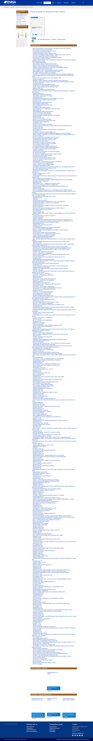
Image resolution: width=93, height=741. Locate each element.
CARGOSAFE (35, 199)
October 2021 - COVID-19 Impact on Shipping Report (43, 291)
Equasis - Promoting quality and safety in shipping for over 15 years (46, 519)
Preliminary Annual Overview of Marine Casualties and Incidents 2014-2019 (47, 379)
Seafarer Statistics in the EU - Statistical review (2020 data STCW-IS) (46, 233)
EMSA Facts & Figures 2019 (38, 374)
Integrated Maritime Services (21, 14)
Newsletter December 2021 (38, 281)
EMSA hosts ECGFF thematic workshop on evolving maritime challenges (47, 57)
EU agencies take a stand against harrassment (42, 475)
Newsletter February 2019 (38, 433)
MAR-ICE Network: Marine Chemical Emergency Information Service (46, 365)
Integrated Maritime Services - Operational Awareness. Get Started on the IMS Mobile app (38, 715)
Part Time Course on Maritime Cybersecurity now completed (44, 143)
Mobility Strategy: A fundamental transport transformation (44, 344)
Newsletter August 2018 (37, 457)
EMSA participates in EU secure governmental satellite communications (47, 360)
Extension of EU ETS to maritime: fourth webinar (42, 124)
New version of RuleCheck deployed (40, 156)
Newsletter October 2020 (38, 357)
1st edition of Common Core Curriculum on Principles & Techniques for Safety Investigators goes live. (52, 125)
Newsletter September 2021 (38, 300)
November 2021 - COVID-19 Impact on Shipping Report (43, 286)
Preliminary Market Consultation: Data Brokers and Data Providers (46, 65)
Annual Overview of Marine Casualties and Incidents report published (46, 151)
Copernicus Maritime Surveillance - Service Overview (43, 445)
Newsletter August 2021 (37, 305)
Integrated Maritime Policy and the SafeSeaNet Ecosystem (44, 589)
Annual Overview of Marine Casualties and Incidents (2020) (44, 278)
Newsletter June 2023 (37, 174)
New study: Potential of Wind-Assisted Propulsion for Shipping (45, 138)
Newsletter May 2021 (37, 321)
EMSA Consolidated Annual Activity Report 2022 (42, 178)
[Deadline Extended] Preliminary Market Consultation (43, 236)
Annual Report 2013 (36, 584)
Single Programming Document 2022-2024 (41, 282)
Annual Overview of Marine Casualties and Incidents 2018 (44, 450)
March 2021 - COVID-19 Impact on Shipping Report (43, 332)
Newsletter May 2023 (37, 182)
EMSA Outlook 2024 (37, 130)
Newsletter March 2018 (37, 474)
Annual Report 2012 (36, 622)
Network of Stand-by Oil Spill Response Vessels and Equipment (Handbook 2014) (49, 591)
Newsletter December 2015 (38, 549)
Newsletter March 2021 (37, 331)
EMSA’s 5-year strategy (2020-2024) (40, 396)
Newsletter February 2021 (38, 338)
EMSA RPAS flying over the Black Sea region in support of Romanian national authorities (50, 246)
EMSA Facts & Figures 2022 (38, 188)
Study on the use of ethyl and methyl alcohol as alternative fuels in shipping (48, 535)
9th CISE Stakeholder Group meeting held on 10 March (43, 259)
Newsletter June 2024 (37, 106)
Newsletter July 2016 (37, 532)
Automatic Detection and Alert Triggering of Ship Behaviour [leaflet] (46, 481)
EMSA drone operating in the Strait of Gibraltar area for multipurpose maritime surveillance (50, 229)
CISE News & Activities (61, 39)
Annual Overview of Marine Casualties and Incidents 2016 (44, 513)
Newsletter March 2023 (37, 197)
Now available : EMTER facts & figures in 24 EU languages (44, 72)
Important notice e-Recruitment (39, 405)
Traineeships (30, 728)
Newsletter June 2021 (37, 318)
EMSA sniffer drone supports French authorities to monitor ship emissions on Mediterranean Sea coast (53, 220)
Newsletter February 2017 (38, 506)
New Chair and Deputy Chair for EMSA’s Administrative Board (45, 146)
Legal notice (52, 729)
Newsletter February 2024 (38, 126)
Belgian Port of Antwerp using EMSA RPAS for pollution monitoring (46, 352)
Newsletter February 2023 (38, 204)
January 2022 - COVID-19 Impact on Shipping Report (43, 275)
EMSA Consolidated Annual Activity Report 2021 (42, 237)
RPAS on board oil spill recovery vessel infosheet (42, 49)
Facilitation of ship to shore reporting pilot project (42, 224)
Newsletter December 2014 (38, 582)
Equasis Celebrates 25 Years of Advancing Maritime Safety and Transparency (48, 70)
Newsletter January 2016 (38, 546)
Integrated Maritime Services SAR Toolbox (41, 267)
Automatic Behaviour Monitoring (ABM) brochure (42, 102)
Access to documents (54, 728)
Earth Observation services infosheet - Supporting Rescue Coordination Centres (48, 304)
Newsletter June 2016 (37, 536)
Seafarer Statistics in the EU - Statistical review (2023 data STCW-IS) (46, 71)
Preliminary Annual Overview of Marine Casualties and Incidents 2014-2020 (47, 325)
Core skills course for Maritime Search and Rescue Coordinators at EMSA (47, 153)
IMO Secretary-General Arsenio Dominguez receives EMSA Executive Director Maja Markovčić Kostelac (53, 81)
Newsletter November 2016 (38, 522)
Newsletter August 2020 (37, 362)
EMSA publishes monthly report (39, 367)
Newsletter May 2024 (37, 110)
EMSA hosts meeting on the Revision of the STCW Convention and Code (47, 66)
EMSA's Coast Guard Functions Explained (41, 521)
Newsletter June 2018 (37, 464)
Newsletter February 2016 (38, 545)
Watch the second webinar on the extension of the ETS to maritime (46, 137)
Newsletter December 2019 (38, 394)
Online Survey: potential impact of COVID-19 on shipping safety (45, 184)
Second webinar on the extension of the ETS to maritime (44, 142)
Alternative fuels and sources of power (40, 141)
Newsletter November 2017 (38, 491)
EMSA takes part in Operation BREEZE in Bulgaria (42, 155)
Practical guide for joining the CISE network (41, 273)
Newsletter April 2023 (37, 187)
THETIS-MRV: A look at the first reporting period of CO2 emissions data (47, 416)
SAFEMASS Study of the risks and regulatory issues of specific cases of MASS (48, 376)
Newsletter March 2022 (37, 264)
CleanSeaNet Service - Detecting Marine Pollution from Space (45, 392)
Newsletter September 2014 (38, 593)
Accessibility (52, 731)
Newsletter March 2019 (37, 430)
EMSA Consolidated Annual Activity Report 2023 (42, 105)
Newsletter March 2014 (37, 607)
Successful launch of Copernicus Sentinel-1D (42, 58)
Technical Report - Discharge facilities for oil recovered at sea (45, 640)
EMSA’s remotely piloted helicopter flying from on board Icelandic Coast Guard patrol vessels (51, 241)
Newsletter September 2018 (38, 454)
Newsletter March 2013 (37, 631)
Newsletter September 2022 (38, 223)
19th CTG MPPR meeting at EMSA (39, 62)
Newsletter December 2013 (38, 613)
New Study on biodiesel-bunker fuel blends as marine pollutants (45, 56)
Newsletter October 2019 (38, 402)
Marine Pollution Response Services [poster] (41, 473)
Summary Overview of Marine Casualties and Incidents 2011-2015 (45, 501)
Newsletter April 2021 (37, 327)
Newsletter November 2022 (38, 217)
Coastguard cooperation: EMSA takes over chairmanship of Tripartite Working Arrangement (50, 67)
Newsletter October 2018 (38, 452)
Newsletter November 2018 (38, 451)
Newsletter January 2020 (38, 390)
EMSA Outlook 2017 (37, 504)
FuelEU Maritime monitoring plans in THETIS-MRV (42, 95)
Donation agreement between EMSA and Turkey (42, 293)
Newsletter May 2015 (37, 567)
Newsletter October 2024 (38, 88)
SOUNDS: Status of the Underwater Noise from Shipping (44, 289)
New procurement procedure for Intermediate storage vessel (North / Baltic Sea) (48, 208)
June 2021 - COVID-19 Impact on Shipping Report (42, 317)
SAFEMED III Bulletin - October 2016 (40, 524)
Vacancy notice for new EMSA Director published (42, 660)
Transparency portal (55, 724)
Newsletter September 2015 (38, 557)
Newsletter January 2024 (38, 128)
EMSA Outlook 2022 (37, 277)
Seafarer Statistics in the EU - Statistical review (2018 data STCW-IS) (46, 363)
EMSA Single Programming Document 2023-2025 (42, 209)
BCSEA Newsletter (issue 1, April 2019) (40, 423)
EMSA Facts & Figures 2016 (38, 492)
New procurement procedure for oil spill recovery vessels (44, 120)
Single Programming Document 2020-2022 (41, 387)
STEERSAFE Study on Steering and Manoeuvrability (43, 312)
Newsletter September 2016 (38, 527)
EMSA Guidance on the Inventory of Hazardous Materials (44, 502)
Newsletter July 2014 (37, 597)
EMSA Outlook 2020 (37, 378)
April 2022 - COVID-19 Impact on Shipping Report (42, 253)
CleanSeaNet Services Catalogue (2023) (41, 180)
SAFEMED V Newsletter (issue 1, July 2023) (41, 173)
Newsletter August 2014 (37, 595)
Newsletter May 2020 (37, 371)
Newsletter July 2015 (37, 563)
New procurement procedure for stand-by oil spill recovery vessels (46, 263)
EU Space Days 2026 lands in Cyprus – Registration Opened (45, 53)
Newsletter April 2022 (37, 258)
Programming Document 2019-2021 (40, 446)
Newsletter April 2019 (37, 425)
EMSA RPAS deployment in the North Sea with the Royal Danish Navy (46, 115)
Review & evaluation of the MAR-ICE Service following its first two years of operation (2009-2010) (52, 656)
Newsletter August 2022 (37, 226)
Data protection (53, 726)
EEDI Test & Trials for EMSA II (39, 657)
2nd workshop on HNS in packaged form (41, 121)
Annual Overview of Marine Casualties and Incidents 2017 (44, 490)
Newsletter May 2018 (37, 466)
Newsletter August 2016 (37, 531)
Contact (74, 724)
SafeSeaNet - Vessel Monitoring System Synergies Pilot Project (45, 654)
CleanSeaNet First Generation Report (40, 658)
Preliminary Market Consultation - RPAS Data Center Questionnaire (46, 202)
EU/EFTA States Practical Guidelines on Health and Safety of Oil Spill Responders (49, 129)
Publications (54, 39)
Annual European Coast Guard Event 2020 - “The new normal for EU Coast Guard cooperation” (52, 343)
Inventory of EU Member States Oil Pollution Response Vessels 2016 (46, 530)
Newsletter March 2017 (37, 505)
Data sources (19, 22)
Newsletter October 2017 (38, 493)
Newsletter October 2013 (38, 617)
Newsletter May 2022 (37, 250)
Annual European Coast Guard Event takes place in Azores (44, 50)
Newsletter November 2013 (38, 615)
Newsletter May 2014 (37, 600)
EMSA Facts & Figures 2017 (38, 459)
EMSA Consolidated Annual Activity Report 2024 (42, 68)
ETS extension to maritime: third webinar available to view (44, 132)
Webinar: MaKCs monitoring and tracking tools (42, 94)
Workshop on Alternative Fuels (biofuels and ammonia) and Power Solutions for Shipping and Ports (52, 219)
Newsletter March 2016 (37, 542)
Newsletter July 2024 (37, 101)
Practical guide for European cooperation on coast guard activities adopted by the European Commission (53, 307)
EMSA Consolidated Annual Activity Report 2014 (42, 564)
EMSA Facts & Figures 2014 (38, 554)
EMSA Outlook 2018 (37, 477)
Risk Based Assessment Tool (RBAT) (40, 200)
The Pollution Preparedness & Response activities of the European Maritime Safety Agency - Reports (52, 609)
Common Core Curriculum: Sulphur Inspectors (42, 112)
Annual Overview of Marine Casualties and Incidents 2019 (44, 398)
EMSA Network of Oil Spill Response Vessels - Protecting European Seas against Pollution (50, 572)
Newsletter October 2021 (38, 290)
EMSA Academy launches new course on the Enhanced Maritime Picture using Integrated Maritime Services (54, 166)
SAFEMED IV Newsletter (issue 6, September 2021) (43, 295)
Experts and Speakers (32, 731)
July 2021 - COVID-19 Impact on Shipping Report (42, 308)
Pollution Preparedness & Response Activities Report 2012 (44, 639)
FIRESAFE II (35, 447)
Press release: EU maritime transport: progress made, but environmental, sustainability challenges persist (53, 74)
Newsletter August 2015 (37, 560)
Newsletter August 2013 (37, 621)
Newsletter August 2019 (37, 407)
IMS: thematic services (20, 17)
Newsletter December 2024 (38, 79)
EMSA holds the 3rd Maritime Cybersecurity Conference (44, 89)
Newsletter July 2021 (37, 313)
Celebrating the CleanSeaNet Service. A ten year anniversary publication (47, 488)
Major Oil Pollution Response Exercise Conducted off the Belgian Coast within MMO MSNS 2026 (52, 48)
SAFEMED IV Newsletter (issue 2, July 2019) (41, 411)
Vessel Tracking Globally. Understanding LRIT (41, 618)
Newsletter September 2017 (38, 496)
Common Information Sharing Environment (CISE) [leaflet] (44, 232)
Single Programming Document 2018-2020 (41, 482)
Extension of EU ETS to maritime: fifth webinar (42, 119)
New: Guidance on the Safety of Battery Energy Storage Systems (46, 147)
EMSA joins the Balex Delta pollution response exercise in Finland (46, 302)
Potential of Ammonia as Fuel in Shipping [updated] (43, 162)
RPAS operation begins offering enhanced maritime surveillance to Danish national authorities (51, 249)
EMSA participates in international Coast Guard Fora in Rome (45, 63)
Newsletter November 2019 (38, 397)
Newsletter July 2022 (37, 231)
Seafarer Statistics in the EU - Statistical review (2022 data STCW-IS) (46, 108)
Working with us (32, 724)
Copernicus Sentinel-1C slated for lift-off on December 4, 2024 (45, 86)
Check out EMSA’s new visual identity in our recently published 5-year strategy (48, 598)
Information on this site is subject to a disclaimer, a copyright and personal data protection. (73, 739)
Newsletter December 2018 (38, 448)
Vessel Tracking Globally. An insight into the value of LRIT (44, 626)
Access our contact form (77, 733)
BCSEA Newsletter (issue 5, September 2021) (42, 294)
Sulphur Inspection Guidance (38, 393)
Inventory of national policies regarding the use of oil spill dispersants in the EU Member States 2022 (52, 190)
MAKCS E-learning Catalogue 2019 (39, 414)
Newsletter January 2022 (38, 276)
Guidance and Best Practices (38, 412)
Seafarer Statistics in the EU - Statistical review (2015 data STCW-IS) (46, 497)
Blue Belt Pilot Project (37, 661)
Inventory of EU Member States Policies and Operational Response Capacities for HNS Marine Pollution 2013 (54, 627)
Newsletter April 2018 (37, 468)
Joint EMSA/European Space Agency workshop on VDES (44, 139)
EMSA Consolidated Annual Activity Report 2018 (42, 415)
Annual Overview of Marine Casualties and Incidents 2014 (44, 581)
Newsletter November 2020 (38, 351)
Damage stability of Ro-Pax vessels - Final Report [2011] (44, 644)
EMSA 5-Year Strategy (37, 663)
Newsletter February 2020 (38, 389)
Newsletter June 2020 (37, 370)
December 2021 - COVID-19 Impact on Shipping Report (43, 280)
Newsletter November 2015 (38, 551)
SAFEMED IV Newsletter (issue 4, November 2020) (43, 349)
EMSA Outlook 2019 (37, 426)
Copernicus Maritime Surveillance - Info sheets (42, 436)
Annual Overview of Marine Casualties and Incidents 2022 (44, 215)
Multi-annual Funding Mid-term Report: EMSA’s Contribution (44, 662)
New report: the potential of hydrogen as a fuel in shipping (44, 148)
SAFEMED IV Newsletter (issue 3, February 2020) (42, 388)
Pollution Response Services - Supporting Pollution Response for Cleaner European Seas (50, 420)
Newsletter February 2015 (38, 577)
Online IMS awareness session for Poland (41, 144)
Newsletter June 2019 (37, 419)
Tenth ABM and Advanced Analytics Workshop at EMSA (44, 84)
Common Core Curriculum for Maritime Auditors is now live (44, 159)
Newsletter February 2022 (38, 269)
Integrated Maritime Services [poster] (40, 472)
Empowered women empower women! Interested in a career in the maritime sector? (49, 201)
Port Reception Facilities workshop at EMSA (41, 165)
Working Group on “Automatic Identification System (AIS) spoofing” (46, 85)
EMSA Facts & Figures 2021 (38, 255)
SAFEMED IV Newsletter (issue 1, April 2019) (41, 424)
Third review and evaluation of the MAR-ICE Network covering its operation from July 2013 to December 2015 (54, 541)
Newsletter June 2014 (37, 599)
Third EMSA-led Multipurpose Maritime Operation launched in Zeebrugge (69, 715)
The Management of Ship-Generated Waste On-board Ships (44, 508)
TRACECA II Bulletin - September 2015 (40, 555)
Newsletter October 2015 (38, 553)
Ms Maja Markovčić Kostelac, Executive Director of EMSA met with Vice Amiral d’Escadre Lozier (52, 437)
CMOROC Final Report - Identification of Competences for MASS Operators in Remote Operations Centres (54, 134)
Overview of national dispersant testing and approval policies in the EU (46, 539)
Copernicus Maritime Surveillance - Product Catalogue (43, 385)
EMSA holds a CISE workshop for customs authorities (43, 251)
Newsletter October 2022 (38, 218)
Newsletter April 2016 (37, 540)
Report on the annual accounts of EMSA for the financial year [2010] (46, 652)
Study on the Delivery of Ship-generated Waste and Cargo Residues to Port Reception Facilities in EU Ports (54, 642)
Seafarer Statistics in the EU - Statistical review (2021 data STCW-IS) (46, 183)
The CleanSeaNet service (38, 594)
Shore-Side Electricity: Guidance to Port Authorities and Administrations (47, 227)
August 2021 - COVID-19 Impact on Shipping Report (43, 303)
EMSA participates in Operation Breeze (40, 103)
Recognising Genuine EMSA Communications (41, 52)
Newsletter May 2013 (37, 629)
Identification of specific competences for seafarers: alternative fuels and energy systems (50, 80)
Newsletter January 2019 (38, 443)
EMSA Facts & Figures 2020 (38, 323)
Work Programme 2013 (37, 636)
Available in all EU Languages (38, 322)
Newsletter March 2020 (37, 380)
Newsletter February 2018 (38, 478)
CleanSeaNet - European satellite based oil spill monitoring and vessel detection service (50, 339)
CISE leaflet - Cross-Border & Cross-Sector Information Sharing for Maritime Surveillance (50, 268)
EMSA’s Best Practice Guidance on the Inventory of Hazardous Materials (47, 518)
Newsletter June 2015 (37, 566)
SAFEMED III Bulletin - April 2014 (39, 602)
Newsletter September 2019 (38, 403)
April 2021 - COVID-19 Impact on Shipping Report (42, 326)
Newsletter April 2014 (37, 604)
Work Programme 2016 (37, 544)
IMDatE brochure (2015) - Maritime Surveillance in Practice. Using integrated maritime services (51, 569)
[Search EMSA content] (83, 3)
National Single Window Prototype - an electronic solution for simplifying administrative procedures (52, 578)
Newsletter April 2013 (37, 630)
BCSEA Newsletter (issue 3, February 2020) (41, 383)
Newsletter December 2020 (38, 341)
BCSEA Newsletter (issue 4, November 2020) (42, 348)
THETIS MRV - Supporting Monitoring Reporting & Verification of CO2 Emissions (48, 495)
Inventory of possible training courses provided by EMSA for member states (48, 649)
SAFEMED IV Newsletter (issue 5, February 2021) (42, 336)
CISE (33, 42)
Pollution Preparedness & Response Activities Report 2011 (44, 651)
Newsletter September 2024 (38, 93)
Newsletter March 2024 (37, 123)
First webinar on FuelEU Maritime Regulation (41, 107)
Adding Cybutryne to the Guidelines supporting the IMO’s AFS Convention (47, 287)
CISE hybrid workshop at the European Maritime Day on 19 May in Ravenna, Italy (49, 256)
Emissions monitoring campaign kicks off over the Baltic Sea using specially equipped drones (51, 254)
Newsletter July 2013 (37, 624)
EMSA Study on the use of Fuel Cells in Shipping (42, 509)
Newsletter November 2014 (38, 585)
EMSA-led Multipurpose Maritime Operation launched (43, 111)
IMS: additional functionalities (21, 21)
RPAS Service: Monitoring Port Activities (40, 169)
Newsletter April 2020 (37, 375)
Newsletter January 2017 (38, 511)
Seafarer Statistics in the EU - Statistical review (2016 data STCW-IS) (46, 460)
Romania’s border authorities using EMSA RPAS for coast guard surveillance (47, 353)
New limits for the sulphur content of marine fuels (42, 575)
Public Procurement (31, 729)
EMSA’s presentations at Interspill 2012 (40, 648)
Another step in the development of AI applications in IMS (44, 157)
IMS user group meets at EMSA (39, 152)
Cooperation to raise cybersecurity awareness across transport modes (46, 434)
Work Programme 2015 (37, 576)
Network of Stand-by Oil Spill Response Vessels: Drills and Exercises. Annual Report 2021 (50, 265)
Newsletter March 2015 (37, 573)
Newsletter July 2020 (37, 366)
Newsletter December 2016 (38, 514)
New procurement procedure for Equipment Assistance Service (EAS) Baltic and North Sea (51, 205)
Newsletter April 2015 (37, 568)
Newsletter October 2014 (38, 587)
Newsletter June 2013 (37, 625)
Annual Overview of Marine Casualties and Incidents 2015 (44, 550)
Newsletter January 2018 (38, 483)
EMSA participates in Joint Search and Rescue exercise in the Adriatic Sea (47, 161)
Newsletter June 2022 (37, 242)
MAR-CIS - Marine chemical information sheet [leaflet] (43, 465)
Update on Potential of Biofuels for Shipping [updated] (43, 164)
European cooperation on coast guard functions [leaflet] (44, 235)
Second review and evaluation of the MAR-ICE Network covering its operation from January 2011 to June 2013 (54, 616)
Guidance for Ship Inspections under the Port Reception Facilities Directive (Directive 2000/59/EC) (52, 515)
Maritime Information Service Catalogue (40, 523)
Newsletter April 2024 (37, 116)
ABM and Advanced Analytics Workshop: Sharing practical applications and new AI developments (52, 133)
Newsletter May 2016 (37, 537)
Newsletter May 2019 (37, 421)
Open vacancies (30, 726)
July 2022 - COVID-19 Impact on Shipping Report (42, 228)
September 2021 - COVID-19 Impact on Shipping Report (44, 299)
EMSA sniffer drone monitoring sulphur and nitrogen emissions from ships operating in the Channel (52, 247)
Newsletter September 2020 (38, 361)
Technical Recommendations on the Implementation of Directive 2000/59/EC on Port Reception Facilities (53, 517)
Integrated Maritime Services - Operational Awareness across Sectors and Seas (48, 455)
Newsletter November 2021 (38, 285)
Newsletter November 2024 (38, 83)
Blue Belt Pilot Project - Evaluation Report (41, 643)
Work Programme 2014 (37, 606)
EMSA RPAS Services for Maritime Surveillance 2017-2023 (44, 99)
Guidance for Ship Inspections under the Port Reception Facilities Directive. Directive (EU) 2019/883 (52, 179)
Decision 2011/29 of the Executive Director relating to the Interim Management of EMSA (50, 653)
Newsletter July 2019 (37, 417)
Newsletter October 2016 (38, 526)
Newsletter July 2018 (37, 461)
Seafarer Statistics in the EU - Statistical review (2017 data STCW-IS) (46, 406)
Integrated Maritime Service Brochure (40, 633)
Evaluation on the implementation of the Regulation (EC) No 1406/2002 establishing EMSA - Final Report (53, 499)
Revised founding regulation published (40, 638)
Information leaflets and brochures (44, 39)
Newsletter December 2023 (38, 135)
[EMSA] (10, 3)
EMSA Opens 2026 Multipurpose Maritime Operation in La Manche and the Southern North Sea (51, 54)
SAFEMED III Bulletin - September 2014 (40, 590)
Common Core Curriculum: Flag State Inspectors (42, 114)
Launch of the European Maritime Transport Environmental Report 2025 (47, 77)
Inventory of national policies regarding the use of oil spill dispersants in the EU (48, 586)
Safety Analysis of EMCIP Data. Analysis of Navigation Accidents (45, 222)
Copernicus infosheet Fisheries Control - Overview (43, 369)
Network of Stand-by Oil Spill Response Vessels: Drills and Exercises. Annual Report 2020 (50, 334)
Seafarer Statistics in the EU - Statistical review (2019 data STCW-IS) (46, 284)
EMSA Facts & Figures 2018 (38, 408)
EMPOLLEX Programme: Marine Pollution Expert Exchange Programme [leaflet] (48, 548)
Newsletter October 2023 (38, 160)
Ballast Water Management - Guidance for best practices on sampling (46, 432)
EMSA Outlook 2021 (37, 335)
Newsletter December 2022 (38, 211)
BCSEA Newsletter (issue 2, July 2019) (40, 410)
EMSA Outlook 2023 (37, 210)
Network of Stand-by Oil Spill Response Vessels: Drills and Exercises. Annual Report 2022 (50, 186)
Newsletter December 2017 (38, 484)
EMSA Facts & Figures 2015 (38, 528)
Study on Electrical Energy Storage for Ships (41, 372)
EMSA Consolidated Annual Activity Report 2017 (42, 463)
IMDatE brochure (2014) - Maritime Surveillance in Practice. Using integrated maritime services (51, 603)
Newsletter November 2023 (38, 150)
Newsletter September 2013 (38, 620)
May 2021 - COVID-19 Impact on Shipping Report (42, 320)
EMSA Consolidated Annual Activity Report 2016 (42, 500)
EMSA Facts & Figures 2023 (38, 117)
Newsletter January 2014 (38, 612)
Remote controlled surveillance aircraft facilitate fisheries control (45, 381)
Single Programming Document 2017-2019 (41, 510)
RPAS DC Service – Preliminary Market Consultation (43, 384)
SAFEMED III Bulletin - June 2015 (39, 562)
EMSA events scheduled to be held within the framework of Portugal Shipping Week (49, 456)
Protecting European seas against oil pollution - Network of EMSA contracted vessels (49, 571)
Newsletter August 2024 (37, 97)
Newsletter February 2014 (38, 608)
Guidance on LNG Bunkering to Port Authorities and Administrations (46, 479)
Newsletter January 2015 (38, 580)
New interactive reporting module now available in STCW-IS (44, 168)
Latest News (34, 39)
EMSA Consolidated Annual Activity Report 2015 (42, 533)
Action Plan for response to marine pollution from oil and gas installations (47, 611)
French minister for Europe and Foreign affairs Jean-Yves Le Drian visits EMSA (48, 358)
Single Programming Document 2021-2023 (41, 340)
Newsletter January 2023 (38, 206)
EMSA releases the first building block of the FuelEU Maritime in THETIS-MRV (48, 98)
